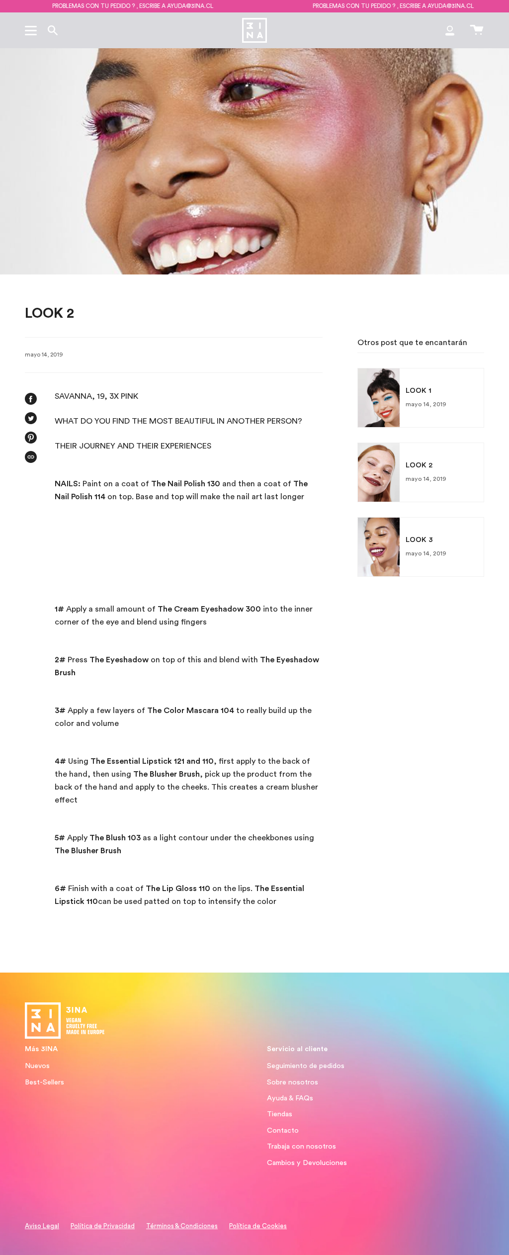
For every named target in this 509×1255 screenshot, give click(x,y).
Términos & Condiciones (182, 1226)
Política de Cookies (258, 1226)
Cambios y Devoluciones (307, 1162)
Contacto (283, 1130)
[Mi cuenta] (449, 30)
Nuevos (37, 1066)
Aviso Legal (42, 1226)
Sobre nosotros (292, 1082)
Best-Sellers (44, 1082)
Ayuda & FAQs (290, 1098)
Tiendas (279, 1114)
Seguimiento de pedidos (305, 1066)
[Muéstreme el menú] (32, 30)
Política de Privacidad (103, 1226)
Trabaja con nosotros (301, 1146)
